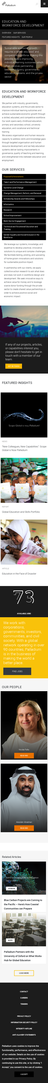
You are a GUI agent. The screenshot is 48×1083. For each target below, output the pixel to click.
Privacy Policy (24, 1016)
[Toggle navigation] (44, 3)
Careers (24, 998)
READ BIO (24, 755)
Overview (6, 32)
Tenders (24, 1004)
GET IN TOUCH (13, 366)
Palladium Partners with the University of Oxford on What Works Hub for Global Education (23, 956)
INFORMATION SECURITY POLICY (24, 1022)
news (10, 940)
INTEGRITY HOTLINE (24, 1028)
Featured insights (11, 37)
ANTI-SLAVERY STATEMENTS (24, 1035)
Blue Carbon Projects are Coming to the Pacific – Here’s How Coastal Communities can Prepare (23, 904)
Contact (24, 991)
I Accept (24, 1074)
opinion (11, 888)
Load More (24, 973)
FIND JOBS (17, 671)
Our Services (19, 32)
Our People (27, 37)
